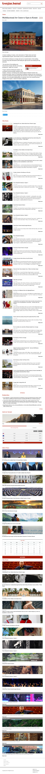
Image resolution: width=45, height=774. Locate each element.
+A (41, 17)
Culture (4, 705)
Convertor (35, 427)
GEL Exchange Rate (14, 427)
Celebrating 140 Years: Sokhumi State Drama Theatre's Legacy (24, 123)
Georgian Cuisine (27, 8)
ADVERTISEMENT (36, 770)
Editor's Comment (7, 762)
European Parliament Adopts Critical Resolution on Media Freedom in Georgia (16, 498)
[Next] (25, 540)
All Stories (22, 392)
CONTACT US (35, 772)
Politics (35, 8)
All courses (22, 442)
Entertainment (11, 10)
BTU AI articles (24, 10)
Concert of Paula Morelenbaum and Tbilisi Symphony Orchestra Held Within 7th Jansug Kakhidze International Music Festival (27, 371)
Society (15, 8)
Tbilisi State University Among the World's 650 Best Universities (13, 485)
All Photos (41, 423)
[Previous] (19, 540)
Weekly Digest (6, 761)
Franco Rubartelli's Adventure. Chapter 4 (20, 182)
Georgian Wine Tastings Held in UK (19, 382)
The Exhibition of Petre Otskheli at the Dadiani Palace (12, 598)
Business (20, 8)
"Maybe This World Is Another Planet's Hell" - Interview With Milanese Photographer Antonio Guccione (25, 349)
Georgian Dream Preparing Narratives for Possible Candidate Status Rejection (16, 472)
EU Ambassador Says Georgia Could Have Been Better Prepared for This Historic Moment (18, 536)
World (4, 10)
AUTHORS (22, 557)
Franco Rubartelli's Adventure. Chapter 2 (20, 215)
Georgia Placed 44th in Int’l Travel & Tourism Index (11, 523)
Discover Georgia (7, 8)
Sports (18, 10)
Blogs (39, 8)
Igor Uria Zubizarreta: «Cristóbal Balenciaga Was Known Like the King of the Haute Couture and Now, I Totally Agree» (27, 139)
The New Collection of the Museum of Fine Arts (34, 68)
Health (5, 765)
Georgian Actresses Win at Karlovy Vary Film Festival (23, 258)
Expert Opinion (6, 764)
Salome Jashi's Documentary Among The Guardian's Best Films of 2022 (26, 316)
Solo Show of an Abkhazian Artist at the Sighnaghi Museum (23, 290)
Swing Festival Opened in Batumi (8, 663)
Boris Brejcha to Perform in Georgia (19, 337)
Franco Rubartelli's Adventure (18, 235)
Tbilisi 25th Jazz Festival (17, 279)
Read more (40, 134)
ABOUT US (35, 769)
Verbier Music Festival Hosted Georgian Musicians (22, 225)
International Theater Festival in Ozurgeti (20, 247)
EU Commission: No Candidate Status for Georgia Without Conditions (14, 460)
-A (39, 17)
